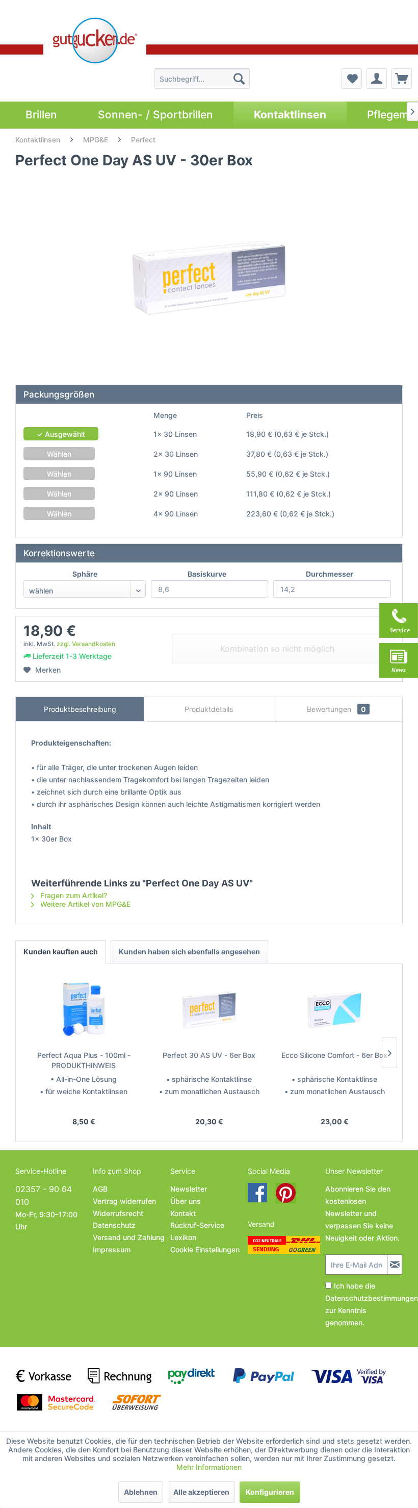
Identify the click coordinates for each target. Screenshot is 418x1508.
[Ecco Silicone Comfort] (334, 1009)
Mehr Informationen (209, 1467)
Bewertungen (336, 709)
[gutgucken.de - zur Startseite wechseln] (94, 40)
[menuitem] (202, 78)
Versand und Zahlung (129, 1237)
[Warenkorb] (401, 78)
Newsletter (188, 1188)
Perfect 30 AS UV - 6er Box (209, 1055)
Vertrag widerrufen (124, 1201)
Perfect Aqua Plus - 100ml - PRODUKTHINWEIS (83, 1060)
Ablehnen (141, 1492)
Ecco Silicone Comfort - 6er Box (334, 1055)
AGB (100, 1188)
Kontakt (183, 1213)
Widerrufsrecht (118, 1213)
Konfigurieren (270, 1492)
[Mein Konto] (377, 78)
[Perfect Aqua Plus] (83, 1009)
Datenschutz (114, 1225)
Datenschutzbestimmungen (371, 1298)
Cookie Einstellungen (205, 1249)
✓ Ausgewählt (61, 434)
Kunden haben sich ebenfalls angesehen (189, 951)
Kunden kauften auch (60, 951)
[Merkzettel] (352, 78)
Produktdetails (209, 709)
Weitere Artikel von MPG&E (84, 904)
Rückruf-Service (197, 1225)
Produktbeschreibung (80, 709)
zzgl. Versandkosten (86, 644)
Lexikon (183, 1237)
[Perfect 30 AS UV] (209, 1009)
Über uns (185, 1201)
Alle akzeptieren (201, 1492)
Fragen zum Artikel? (72, 895)
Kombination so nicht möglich (277, 649)
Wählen (59, 454)
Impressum (111, 1249)
